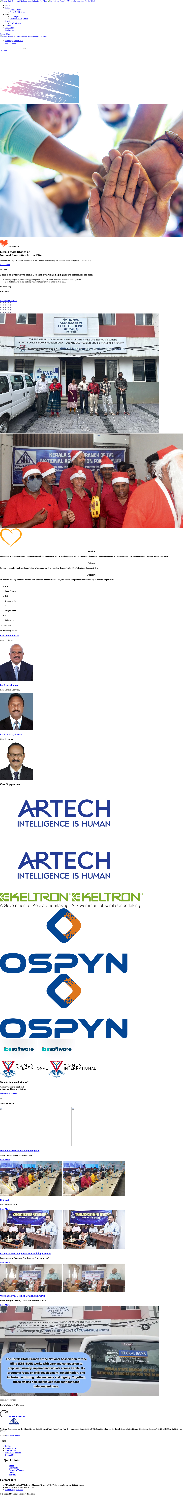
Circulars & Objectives (19, 19)
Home (7, 5)
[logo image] (23, 36)
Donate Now (14, 1468)
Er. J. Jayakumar (9, 685)
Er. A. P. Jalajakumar (11, 734)
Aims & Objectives (17, 12)
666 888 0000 (10, 43)
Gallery (8, 25)
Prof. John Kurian (9, 635)
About (7, 7)
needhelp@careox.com (14, 41)
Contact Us (9, 30)
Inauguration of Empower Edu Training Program (25, 1253)
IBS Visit (4, 1200)
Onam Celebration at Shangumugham (19, 1150)
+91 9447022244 (13, 1435)
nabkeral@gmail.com (14, 1490)
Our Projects (15, 16)
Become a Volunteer (17, 1470)
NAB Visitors (15, 23)
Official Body (15, 10)
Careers (12, 1472)
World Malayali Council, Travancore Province (23, 1295)
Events (7, 21)
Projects (12, 1474)
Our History (9, 28)
